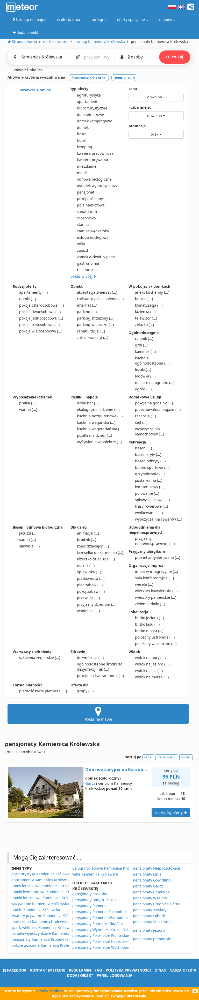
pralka (27, 403)
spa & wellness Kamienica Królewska (43, 927)
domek (83, 127)
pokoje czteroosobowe (41, 305)
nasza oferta (182, 970)
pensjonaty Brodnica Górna (156, 903)
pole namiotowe (91, 205)
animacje (88, 533)
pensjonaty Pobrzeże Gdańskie (98, 923)
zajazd (82, 250)
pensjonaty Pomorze (90, 905)
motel (82, 172)
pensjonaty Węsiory (150, 897)
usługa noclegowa (93, 237)
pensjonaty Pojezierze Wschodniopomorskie (110, 947)
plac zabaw (90, 584)
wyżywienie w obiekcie (99, 441)
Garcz (90, 783)
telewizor (146, 318)
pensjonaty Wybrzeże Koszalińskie (102, 929)
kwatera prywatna (92, 159)
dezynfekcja (90, 657)
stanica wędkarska (93, 230)
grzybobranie (150, 473)
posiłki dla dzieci (94, 435)
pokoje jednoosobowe (41, 318)
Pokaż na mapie (98, 719)
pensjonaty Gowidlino (151, 880)
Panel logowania (114, 975)
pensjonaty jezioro (149, 930)
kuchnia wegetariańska (100, 428)
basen (143, 448)
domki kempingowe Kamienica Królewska (47, 891)
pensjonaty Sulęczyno (151, 921)
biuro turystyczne (92, 108)
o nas (160, 970)
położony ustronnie (155, 637)
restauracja (87, 269)
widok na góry (150, 657)
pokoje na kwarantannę (100, 675)
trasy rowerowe (151, 506)
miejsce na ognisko (154, 382)
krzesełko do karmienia (100, 552)
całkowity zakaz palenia (100, 298)
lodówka (145, 376)
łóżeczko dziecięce (96, 559)
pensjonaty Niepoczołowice (156, 868)
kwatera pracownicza (95, 153)
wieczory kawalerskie (156, 590)
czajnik (144, 338)
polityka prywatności (128, 970)
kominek (145, 351)
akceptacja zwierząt (97, 292)
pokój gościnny (90, 198)
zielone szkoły (150, 603)
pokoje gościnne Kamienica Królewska (44, 945)
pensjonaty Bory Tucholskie (95, 899)
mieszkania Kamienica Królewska (40, 921)
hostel (82, 133)
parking (87, 311)
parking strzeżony (95, 318)
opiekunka (89, 571)
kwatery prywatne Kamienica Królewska (45, 915)
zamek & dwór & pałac (96, 256)
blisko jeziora (149, 617)
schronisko (86, 218)
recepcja (145, 415)
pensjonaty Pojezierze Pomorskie (100, 935)
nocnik (86, 565)
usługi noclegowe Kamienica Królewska (106, 868)
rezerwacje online (34, 89)
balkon (144, 298)
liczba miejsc (140, 107)
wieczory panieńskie (155, 597)
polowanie (147, 493)
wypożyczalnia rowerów (158, 519)
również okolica (27, 69)
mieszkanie (86, 166)
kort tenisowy (149, 486)
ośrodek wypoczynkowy (97, 185)
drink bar (88, 403)
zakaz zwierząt (92, 337)
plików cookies (49, 990)
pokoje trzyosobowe (39, 324)
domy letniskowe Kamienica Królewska (44, 885)
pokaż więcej (82, 276)
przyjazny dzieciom (96, 604)
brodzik (86, 539)
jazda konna (148, 480)
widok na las (149, 670)
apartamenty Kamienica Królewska (41, 879)
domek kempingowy (94, 120)
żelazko (144, 324)
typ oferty (79, 88)
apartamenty (33, 292)
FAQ (98, 970)
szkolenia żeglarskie (39, 657)
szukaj (177, 56)
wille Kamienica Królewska (95, 874)
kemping (84, 146)
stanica (83, 224)
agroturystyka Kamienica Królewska (42, 873)
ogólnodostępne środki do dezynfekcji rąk (99, 667)
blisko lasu (147, 624)
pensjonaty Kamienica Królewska (39, 939)
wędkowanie (149, 512)
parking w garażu (95, 324)
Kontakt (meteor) (47, 970)
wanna (28, 409)
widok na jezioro (152, 664)
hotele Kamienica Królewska (35, 909)
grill (141, 345)
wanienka (88, 610)
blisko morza (149, 630)
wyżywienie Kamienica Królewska (40, 903)
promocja (137, 125)
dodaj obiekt (80, 975)
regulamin (80, 970)
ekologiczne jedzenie (98, 409)
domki (27, 298)
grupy (85, 690)
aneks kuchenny (152, 292)
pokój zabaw (91, 591)
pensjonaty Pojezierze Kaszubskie (101, 941)
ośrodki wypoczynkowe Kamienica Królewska (50, 933)
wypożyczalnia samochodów (149, 431)
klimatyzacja (148, 305)
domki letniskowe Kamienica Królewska (45, 897)
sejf (141, 422)
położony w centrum (155, 643)
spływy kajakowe (152, 499)
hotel (81, 140)
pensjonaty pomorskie (152, 938)
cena (133, 88)
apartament (87, 101)
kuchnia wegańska (96, 422)
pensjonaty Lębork (149, 915)
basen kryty (148, 454)
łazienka (145, 311)
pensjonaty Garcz (148, 886)
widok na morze (152, 677)
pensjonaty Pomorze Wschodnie (100, 917)
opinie (185, 757)
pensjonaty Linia (147, 874)
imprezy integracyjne (156, 571)
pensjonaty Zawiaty (149, 909)
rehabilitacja (91, 331)
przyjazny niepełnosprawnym (155, 541)
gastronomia (88, 263)
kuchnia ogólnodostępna (152, 360)
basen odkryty (150, 460)
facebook (16, 970)
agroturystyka (89, 95)
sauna (27, 539)
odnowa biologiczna (94, 179)
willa (81, 243)
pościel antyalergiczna (157, 557)
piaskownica (90, 578)
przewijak (88, 597)
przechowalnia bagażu (158, 409)
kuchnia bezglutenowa (100, 415)
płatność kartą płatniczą (43, 690)
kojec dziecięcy (93, 546)
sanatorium (87, 211)
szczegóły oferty (169, 812)
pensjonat (85, 192)
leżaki (143, 369)
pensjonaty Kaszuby (89, 893)
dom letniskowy (90, 114)
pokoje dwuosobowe (40, 311)
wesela (144, 584)
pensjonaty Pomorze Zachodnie (99, 911)
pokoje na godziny (154, 403)
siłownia (29, 546)
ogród (143, 389)
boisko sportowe (152, 467)
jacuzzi (28, 533)
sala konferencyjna (154, 577)
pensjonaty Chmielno (151, 892)
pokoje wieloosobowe (40, 331)
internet (87, 305)
